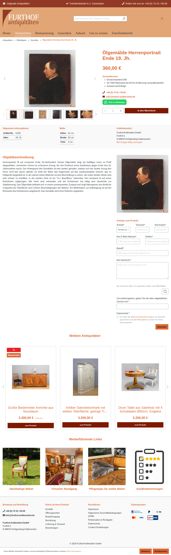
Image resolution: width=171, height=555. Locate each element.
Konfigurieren (161, 551)
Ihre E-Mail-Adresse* (126, 236)
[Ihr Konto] (162, 18)
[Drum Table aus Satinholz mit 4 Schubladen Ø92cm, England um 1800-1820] (140, 377)
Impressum (93, 509)
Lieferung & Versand (55, 524)
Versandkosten (110, 76)
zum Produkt (30, 425)
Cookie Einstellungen (98, 527)
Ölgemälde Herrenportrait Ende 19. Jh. (59, 40)
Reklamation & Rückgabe (100, 520)
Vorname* (140, 225)
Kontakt (49, 509)
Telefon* (149, 236)
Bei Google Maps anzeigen (129, 142)
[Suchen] (124, 18)
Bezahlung (50, 520)
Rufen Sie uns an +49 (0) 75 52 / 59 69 (145, 3)
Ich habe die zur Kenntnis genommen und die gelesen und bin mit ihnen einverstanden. (142, 320)
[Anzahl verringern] (105, 110)
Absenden (162, 327)
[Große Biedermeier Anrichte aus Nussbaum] (31, 377)
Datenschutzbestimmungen (142, 317)
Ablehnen (145, 551)
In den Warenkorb (147, 110)
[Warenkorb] (166, 17)
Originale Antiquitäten (17, 3)
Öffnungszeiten (52, 513)
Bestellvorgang (52, 517)
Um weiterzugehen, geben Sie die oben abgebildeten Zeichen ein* (142, 300)
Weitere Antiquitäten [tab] (84, 336)
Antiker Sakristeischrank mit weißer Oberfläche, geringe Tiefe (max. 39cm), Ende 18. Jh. (86, 409)
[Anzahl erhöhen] (121, 110)
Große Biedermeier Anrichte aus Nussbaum (30, 409)
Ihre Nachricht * (124, 260)
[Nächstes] (95, 78)
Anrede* (120, 225)
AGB (139, 320)
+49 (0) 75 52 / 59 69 (15, 511)
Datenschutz (94, 523)
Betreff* (120, 248)
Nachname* (160, 225)
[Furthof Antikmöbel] (22, 18)
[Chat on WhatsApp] (114, 102)
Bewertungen (51, 528)
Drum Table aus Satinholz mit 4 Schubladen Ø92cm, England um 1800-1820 (140, 409)
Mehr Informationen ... (75, 551)
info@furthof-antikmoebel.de (20, 515)
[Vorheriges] (5, 78)
